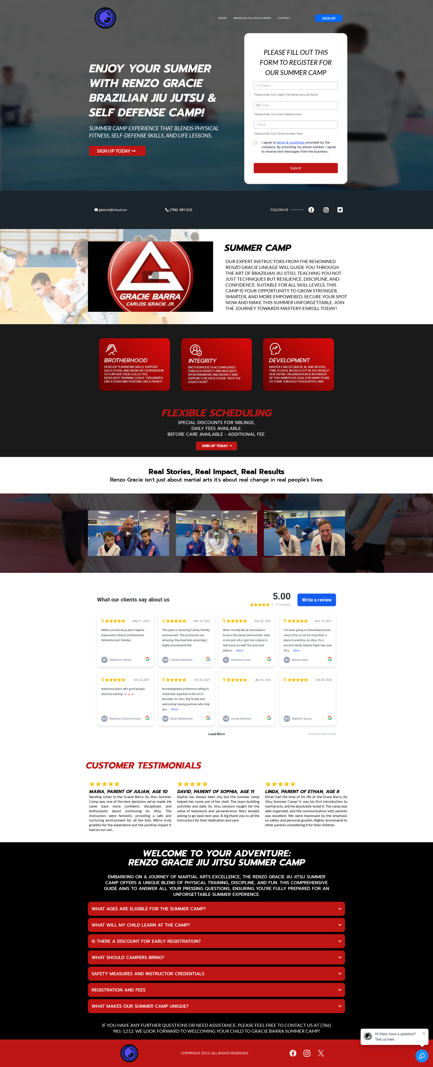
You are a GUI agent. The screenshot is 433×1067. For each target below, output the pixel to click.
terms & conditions (291, 142)
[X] (321, 1053)
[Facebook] (293, 1053)
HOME (222, 18)
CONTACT (284, 18)
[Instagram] (307, 1053)
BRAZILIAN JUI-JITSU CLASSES (252, 18)
